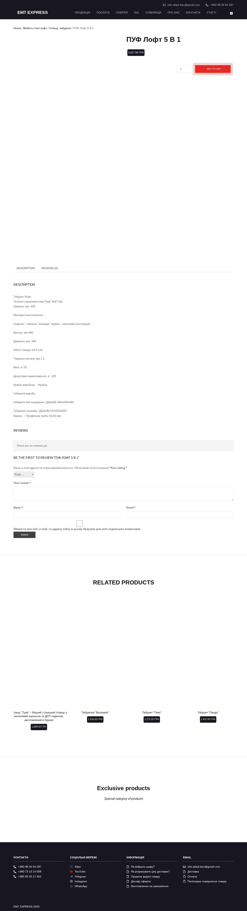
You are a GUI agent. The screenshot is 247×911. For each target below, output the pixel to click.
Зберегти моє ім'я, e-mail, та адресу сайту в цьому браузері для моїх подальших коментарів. (77, 528)
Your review (22, 482)
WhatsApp (81, 886)
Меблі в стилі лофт (35, 28)
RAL (136, 12)
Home (17, 28)
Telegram (80, 876)
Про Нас (173, 12)
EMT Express (32, 12)
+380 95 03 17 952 (29, 876)
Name (18, 507)
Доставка (193, 871)
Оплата (192, 876)
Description (26, 268)
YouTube (80, 871)
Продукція (82, 12)
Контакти (193, 12)
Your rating (119, 467)
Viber (78, 866)
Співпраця (153, 12)
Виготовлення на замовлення (149, 886)
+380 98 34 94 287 (221, 4)
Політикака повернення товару (207, 881)
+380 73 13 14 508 (29, 871)
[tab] (26, 268)
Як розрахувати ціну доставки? (150, 871)
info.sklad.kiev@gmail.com (183, 4)
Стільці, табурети (60, 28)
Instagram (81, 881)
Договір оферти (141, 881)
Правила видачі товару (145, 876)
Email (130, 507)
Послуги (102, 12)
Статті (211, 12)
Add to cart (214, 69)
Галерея (122, 12)
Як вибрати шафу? (143, 866)
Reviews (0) (49, 268)
